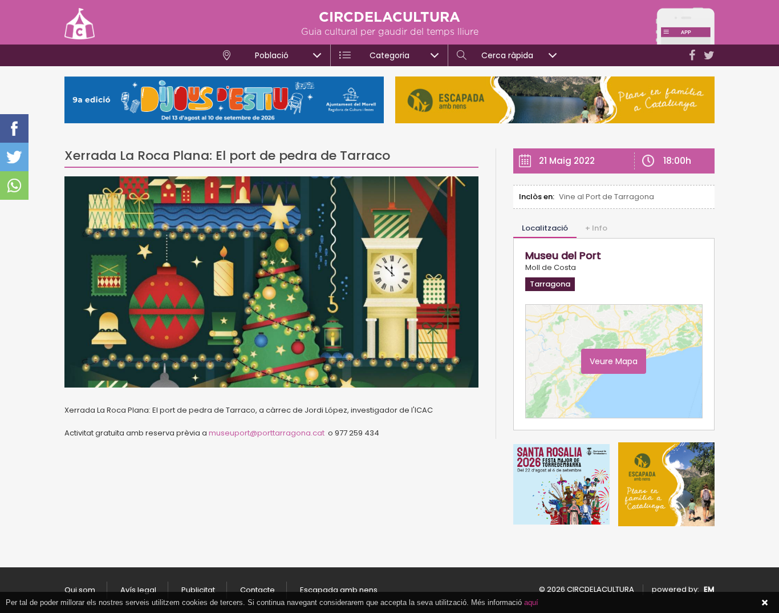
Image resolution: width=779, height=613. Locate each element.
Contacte (257, 589)
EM (709, 589)
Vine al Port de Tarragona (606, 196)
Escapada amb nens (339, 589)
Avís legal (138, 589)
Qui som (79, 589)
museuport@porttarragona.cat (266, 433)
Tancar (764, 602)
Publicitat (198, 589)
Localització (545, 228)
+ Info (596, 228)
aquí (531, 602)
